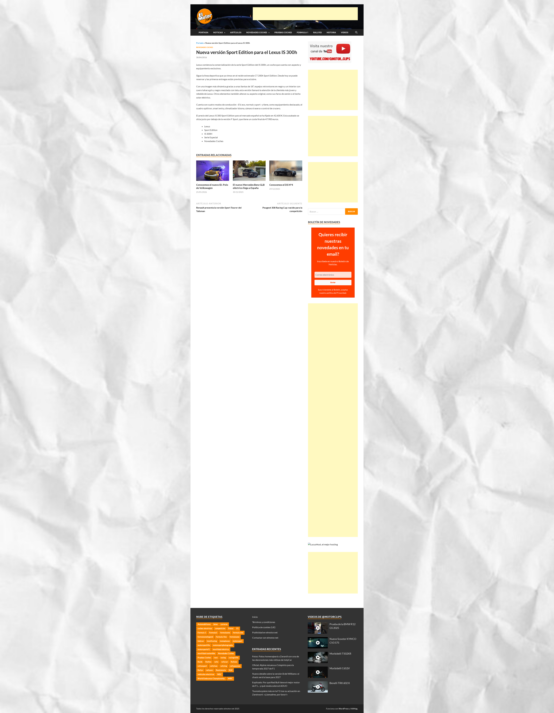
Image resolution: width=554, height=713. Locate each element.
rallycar (224, 662)
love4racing (212, 641)
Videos (344, 32)
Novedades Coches (256, 32)
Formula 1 (302, 32)
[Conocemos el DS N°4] (285, 171)
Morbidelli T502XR (340, 653)
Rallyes (317, 32)
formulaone (225, 632)
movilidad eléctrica (221, 649)
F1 (237, 628)
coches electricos (205, 628)
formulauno (234, 637)
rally (216, 662)
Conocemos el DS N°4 (281, 184)
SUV (230, 670)
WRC (230, 678)
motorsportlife (204, 645)
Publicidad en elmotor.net (265, 632)
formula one (238, 632)
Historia (331, 32)
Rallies (208, 662)
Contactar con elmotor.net (265, 637)
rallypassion (235, 666)
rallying (223, 666)
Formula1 (213, 632)
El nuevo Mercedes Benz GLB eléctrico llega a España (249, 186)
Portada (203, 32)
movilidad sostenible (206, 653)
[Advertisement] (305, 13)
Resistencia (221, 670)
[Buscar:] (333, 211)
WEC (219, 674)
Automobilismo (204, 624)
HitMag (354, 708)
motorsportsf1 (204, 649)
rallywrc (209, 670)
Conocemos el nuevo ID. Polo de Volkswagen (212, 186)
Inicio (255, 616)
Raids (200, 662)
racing (223, 657)
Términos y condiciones (263, 622)
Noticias (218, 32)
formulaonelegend (205, 637)
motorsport (237, 641)
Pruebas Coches (283, 32)
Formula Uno (221, 637)
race (216, 657)
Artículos (235, 32)
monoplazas (225, 641)
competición (220, 628)
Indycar (201, 641)
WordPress (344, 708)
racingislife (233, 657)
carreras (224, 624)
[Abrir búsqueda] (356, 32)
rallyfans (213, 666)
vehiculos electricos (206, 674)
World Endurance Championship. (211, 678)
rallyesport (202, 666)
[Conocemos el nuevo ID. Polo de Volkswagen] (212, 171)
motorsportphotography (223, 645)
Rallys (200, 670)
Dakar (230, 628)
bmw (216, 624)
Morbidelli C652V (340, 668)
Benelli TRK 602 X (340, 683)
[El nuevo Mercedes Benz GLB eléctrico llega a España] (249, 171)
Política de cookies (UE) (263, 627)
